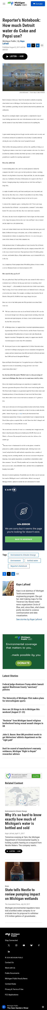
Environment (16, 561)
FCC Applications (11, 995)
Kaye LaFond (23, 584)
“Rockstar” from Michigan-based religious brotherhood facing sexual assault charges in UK (23, 723)
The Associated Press (12, 904)
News (7, 886)
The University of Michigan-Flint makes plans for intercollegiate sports (23, 699)
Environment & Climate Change (23, 555)
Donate (38, 4)
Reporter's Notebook (19, 566)
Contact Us (9, 962)
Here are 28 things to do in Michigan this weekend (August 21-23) (21, 710)
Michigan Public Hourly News (16, 979)
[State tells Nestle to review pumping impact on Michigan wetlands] (22, 871)
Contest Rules (10, 984)
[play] (3, 1007)
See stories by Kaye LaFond (29, 619)
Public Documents (12, 973)
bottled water (32, 561)
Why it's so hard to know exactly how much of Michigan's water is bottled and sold (23, 821)
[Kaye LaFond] (8, 588)
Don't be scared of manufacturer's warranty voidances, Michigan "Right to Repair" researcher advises (22, 751)
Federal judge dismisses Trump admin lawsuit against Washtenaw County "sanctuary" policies (23, 687)
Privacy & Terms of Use (14, 989)
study (20, 413)
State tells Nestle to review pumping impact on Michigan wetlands (22, 894)
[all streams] (43, 1007)
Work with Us (10, 968)
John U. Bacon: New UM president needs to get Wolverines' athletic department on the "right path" (22, 737)
